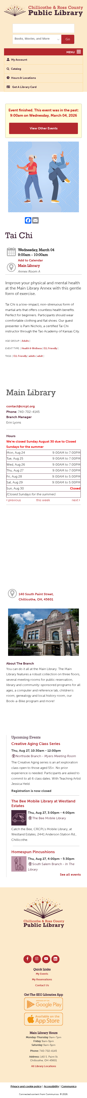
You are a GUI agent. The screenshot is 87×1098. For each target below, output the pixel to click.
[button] (79, 51)
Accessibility (51, 1086)
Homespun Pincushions (33, 852)
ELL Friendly (50, 348)
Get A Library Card (24, 87)
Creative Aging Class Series (35, 743)
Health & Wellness (32, 348)
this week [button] (43, 500)
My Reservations (42, 979)
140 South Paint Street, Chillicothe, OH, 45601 (36, 596)
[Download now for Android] (43, 1003)
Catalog (16, 69)
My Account (19, 59)
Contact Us (42, 985)
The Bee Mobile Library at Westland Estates (43, 803)
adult (40, 355)
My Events (42, 973)
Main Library (29, 266)
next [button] (75, 500)
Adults (25, 340)
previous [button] (14, 500)
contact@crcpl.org (20, 406)
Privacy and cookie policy (26, 1086)
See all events (70, 874)
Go (68, 39)
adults (32, 355)
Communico (68, 1086)
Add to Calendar (30, 260)
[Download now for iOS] (43, 1019)
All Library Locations (43, 1066)
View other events (43, 128)
